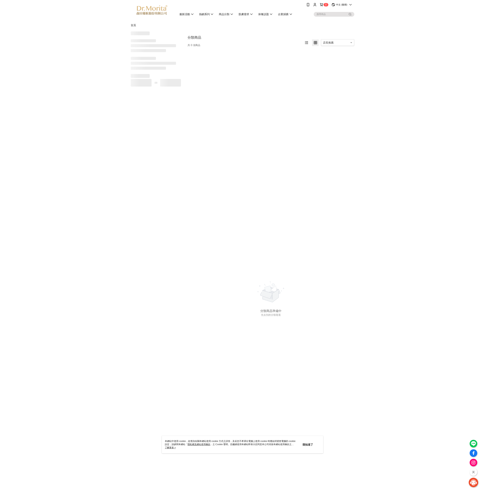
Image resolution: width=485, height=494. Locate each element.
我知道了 (308, 444)
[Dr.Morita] (152, 10)
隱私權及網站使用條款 (199, 444)
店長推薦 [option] (328, 42)
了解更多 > (170, 447)
